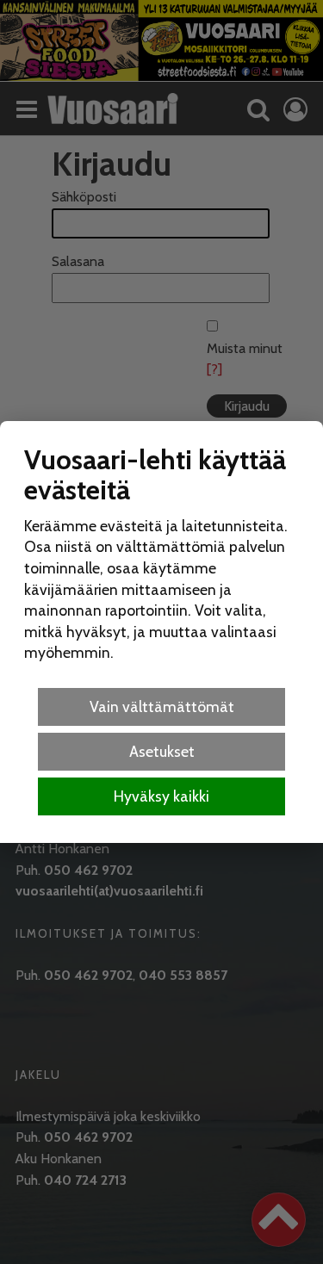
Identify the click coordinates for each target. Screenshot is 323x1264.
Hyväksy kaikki (161, 796)
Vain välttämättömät (162, 706)
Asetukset (162, 751)
